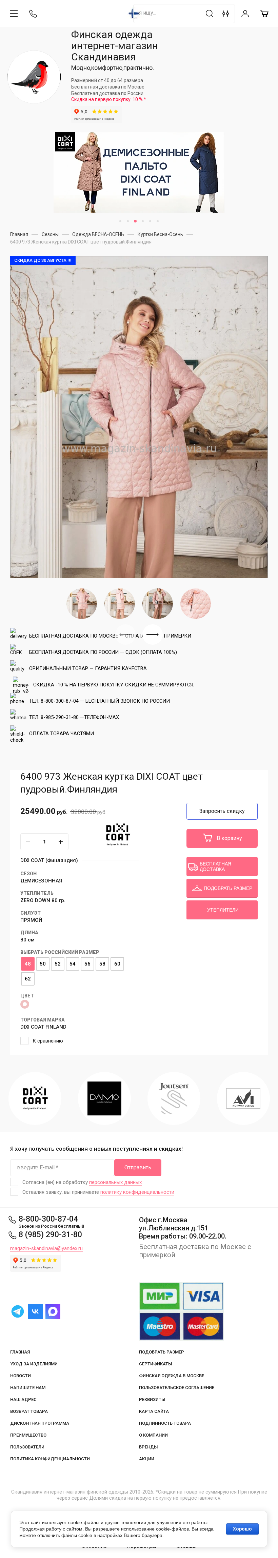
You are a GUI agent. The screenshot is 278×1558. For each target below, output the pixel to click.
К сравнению (48, 1041)
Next (152, 634)
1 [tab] (120, 221)
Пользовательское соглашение (176, 1387)
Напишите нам (27, 1387)
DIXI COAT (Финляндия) (49, 860)
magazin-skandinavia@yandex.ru (46, 1248)
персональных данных (115, 1182)
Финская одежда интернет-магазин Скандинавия (114, 45)
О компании (153, 1435)
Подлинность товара (165, 1423)
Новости (20, 1375)
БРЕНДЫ (148, 1446)
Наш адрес (23, 1399)
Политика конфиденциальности (50, 1458)
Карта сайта (154, 1411)
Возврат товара (29, 1411)
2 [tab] (128, 221)
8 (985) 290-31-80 (50, 1234)
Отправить (137, 1167)
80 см (27, 940)
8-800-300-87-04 (48, 1219)
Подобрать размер (161, 1352)
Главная (20, 1352)
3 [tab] (135, 221)
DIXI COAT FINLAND (43, 1027)
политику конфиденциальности (137, 1192)
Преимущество (28, 1435)
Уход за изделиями (34, 1363)
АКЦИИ (146, 1458)
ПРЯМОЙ (31, 920)
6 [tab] (158, 221)
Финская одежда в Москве (171, 1375)
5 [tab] (150, 221)
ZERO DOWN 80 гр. (42, 900)
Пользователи (27, 1446)
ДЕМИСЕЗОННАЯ (41, 881)
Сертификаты (155, 1363)
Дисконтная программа (39, 1423)
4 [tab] (143, 221)
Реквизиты (152, 1399)
